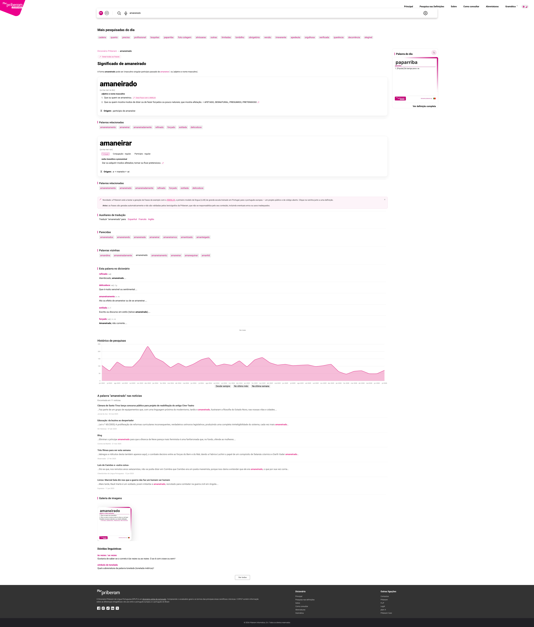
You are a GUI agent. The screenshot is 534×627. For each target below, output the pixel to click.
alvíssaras (201, 37)
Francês (142, 219)
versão (267, 37)
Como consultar (471, 6)
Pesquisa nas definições (304, 600)
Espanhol (132, 219)
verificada (324, 37)
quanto (114, 37)
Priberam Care (386, 613)
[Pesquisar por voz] (126, 13)
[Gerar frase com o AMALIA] (258, 102)
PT (101, 13)
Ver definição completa (424, 106)
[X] (117, 609)
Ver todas (242, 577)
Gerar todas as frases (110, 57)
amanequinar (191, 255)
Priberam (384, 600)
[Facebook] (99, 609)
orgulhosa (310, 37)
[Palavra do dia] (433, 52)
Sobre (454, 6)
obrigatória (254, 37)
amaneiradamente (143, 127)
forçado (171, 127)
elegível (368, 37)
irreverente (281, 37)
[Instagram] (103, 609)
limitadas (226, 37)
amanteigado (203, 237)
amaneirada (140, 237)
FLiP (382, 603)
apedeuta (295, 37)
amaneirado (126, 188)
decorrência (354, 37)
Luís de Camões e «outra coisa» (113, 465)
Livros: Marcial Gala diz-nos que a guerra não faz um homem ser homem (133, 480)
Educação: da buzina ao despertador (115, 420)
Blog (99, 435)
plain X (383, 610)
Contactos (385, 596)
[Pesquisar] (119, 13)
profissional (140, 37)
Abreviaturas (492, 6)
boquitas (155, 37)
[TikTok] (108, 609)
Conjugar (105, 154)
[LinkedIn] (113, 609)
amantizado (187, 237)
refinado (159, 127)
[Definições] (425, 13)
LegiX (383, 606)
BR (107, 13)
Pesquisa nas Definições (432, 6)
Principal (408, 6)
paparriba (168, 37)
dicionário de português (154, 599)
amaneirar (125, 127)
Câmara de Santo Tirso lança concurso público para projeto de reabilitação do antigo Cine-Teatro (145, 405)
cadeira (102, 37)
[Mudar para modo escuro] (524, 6)
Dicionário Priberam (107, 51)
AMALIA (171, 200)
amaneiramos (170, 237)
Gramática (510, 6)
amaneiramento (108, 127)
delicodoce (196, 127)
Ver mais (242, 330)
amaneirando (123, 237)
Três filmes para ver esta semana (114, 450)
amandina (105, 255)
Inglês (151, 219)
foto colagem (184, 37)
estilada (183, 127)
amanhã (206, 255)
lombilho (240, 37)
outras (214, 37)
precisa (126, 37)
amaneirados (106, 237)
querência (338, 37)
